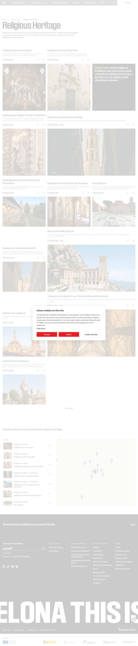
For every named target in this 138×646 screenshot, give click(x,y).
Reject (68, 334)
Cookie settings (91, 334)
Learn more (41, 328)
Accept (47, 334)
